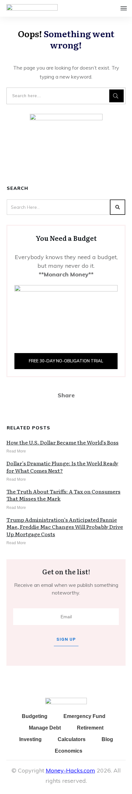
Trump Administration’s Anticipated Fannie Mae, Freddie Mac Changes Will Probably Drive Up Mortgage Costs (64, 527)
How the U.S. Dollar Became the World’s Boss (62, 442)
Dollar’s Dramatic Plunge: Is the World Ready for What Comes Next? (62, 466)
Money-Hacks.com (70, 770)
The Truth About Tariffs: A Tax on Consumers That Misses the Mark (63, 494)
